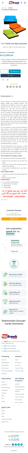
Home (4, 8)
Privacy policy (5, 368)
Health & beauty (5, 387)
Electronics (4, 384)
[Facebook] (7, 87)
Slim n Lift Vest (19, 402)
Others (3, 401)
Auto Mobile (4, 390)
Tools (2, 396)
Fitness (3, 382)
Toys (2, 398)
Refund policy (5, 365)
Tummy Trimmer (19, 397)
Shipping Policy (5, 362)
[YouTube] (19, 444)
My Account (18, 362)
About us (3, 359)
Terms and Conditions (7, 371)
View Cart (17, 365)
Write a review (14, 219)
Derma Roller (18, 399)
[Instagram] (16, 444)
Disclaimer (4, 373)
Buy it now (11, 75)
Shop (2, 416)
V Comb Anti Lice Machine (19, 390)
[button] (14, 84)
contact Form (4, 422)
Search (3, 411)
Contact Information (6, 419)
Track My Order (19, 368)
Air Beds (10, 8)
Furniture (3, 393)
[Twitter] (10, 87)
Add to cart (16, 71)
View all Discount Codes (15, 276)
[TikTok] (21, 444)
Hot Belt (17, 384)
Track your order (19, 371)
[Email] (20, 87)
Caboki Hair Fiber (19, 394)
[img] (15, 234)
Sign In (17, 359)
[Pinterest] (17, 87)
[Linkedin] (14, 87)
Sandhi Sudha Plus (20, 387)
